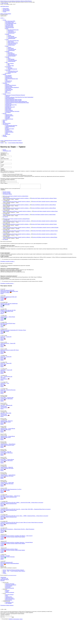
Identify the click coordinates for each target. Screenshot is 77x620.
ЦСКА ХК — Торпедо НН (5, 363)
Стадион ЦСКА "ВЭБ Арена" (6, 398)
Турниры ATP (8, 105)
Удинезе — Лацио (30, 201)
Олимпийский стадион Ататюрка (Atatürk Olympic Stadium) (12, 536)
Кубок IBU (7, 117)
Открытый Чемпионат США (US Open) (13, 99)
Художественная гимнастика (11, 125)
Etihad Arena (2, 530)
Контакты (2, 580)
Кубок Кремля (8, 108)
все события (5, 216)
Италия (6, 46)
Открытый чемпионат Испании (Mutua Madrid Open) (16, 101)
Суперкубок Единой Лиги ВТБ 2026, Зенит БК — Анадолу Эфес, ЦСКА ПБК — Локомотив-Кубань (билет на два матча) (25, 509)
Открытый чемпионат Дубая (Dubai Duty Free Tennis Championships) (19, 97)
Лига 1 (9, 58)
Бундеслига (10, 52)
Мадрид (2, 564)
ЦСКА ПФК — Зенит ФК (5, 451)
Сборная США (11, 65)
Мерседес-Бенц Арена (5, 490)
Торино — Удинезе (30, 230)
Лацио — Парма (29, 214)
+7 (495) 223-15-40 (4, 3)
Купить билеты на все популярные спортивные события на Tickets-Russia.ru (16, 1)
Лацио (27, 196)
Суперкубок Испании (12, 37)
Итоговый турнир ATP (10, 106)
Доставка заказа (6, 9)
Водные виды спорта (9, 128)
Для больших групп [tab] (7, 150)
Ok (12, 617)
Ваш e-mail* (2, 181)
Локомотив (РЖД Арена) (5, 421)
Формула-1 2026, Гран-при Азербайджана (9, 303)
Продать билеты (6, 10)
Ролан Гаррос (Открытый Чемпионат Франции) (15, 94)
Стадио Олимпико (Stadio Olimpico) (15, 142)
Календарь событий (9, 594)
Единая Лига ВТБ (9, 89)
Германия (7, 51)
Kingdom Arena (3, 317)
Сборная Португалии (12, 72)
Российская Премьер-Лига (13, 29)
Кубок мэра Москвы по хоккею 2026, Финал (9, 349)
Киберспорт (7, 134)
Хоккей (4, 74)
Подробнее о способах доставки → (7, 261)
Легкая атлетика (8, 130)
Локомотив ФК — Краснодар (6, 420)
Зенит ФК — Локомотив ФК (6, 405)
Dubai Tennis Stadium (4, 331)
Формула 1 (5, 119)
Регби (6, 133)
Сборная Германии (11, 55)
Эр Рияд (2, 319)
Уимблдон (7, 96)
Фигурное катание (7, 123)
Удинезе (28, 218)
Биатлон (4, 113)
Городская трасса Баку (5, 304)
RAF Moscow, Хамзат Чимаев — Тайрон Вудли (10, 495)
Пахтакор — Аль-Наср (5, 555)
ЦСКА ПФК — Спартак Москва (7, 459)
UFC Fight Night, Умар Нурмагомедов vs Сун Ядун (10, 489)
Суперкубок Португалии (13, 71)
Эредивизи (10, 67)
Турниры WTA (8, 103)
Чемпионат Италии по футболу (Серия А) (13, 140)
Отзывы (4, 11)
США (6, 62)
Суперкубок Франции (12, 60)
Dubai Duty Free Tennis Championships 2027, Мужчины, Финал (13, 330)
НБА (6, 91)
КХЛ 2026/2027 (8, 75)
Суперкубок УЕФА (9, 24)
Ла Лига (9, 35)
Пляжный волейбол (9, 131)
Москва (2, 339)
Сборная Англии (11, 44)
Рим (6, 142)
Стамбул (2, 299)
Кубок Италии (11, 48)
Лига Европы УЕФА (9, 22)
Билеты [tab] (4, 149)
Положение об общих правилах (6, 605)
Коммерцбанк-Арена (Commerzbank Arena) (9, 291)
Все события (7, 73)
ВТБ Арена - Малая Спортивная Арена (8, 496)
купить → (2, 17)
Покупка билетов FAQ (10, 598)
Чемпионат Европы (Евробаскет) (12, 87)
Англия (6, 39)
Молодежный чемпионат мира (11, 78)
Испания (7, 34)
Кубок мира (7, 116)
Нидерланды (8, 66)
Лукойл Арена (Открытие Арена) (7, 445)
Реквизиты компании (9, 592)
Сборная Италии (11, 50)
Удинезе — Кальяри (30, 227)
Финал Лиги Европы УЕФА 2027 (7, 290)
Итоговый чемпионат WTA (11, 104)
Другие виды (5, 124)
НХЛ (6, 79)
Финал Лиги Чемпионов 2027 (6, 562)
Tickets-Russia (3, 577)
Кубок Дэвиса (8, 109)
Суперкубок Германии (12, 54)
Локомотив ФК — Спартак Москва (7, 428)
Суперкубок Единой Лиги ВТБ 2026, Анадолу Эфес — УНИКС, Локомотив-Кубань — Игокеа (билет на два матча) (24, 515)
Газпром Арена (3, 406)
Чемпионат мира (8, 77)
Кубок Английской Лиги (13, 42)
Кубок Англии (11, 41)
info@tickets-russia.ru (4, 6)
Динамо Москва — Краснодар (6, 467)
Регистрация (7, 586)
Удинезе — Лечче (29, 233)
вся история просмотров (12, 575)
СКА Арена (2, 377)
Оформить (3, 169)
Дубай (1, 332)
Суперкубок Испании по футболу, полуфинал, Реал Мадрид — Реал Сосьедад (16, 535)
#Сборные (5, 136)
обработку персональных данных (16, 618)
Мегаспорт (2, 337)
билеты (1, 293)
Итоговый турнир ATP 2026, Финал (7, 323)
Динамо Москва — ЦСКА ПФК (7, 482)
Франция (7, 56)
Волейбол (7, 129)
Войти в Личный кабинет (5, 13)
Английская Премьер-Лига (13, 40)
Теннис (4, 93)
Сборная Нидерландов (12, 68)
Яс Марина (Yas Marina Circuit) (6, 311)
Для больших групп (9, 602)
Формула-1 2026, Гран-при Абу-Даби (8, 310)
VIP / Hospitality (8, 603)
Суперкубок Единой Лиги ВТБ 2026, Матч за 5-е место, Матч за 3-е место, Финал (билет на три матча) (21, 522)
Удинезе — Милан (30, 237)
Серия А (9, 47)
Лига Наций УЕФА (9, 25)
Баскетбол (5, 83)
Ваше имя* (2, 180)
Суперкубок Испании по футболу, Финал (9, 549)
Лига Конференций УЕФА (10, 23)
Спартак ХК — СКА (4, 383)
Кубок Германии (11, 53)
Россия (6, 28)
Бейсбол (7, 127)
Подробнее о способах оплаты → (7, 283)
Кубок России (10, 30)
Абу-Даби (2, 312)
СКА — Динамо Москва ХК (6, 376)
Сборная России (11, 33)
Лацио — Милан (29, 204)
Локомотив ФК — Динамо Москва (7, 436)
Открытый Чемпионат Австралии (12, 111)
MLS (9, 64)
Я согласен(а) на (12, 618)
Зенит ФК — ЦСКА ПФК (5, 413)
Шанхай (2, 491)
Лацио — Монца (29, 207)
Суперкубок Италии (12, 49)
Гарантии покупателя (9, 583)
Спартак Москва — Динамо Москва (7, 443)
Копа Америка (11, 63)
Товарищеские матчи (9, 27)
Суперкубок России (12, 31)
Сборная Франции (11, 61)
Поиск (6, 595)
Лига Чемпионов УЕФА (10, 21)
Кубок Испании (11, 36)
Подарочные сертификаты (10, 584)
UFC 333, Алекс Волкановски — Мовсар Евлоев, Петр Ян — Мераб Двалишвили (17, 529)
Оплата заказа (6, 8)
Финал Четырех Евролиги (10, 85)
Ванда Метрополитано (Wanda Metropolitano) (9, 563)
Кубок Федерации (9, 110)
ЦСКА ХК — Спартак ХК (5, 336)
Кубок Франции (11, 59)
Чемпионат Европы (9, 26)
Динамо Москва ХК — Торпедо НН (7, 343)
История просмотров (9, 588)
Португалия (7, 69)
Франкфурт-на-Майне (5, 292)
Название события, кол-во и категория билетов (10, 188)
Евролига (7, 84)
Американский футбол (10, 126)
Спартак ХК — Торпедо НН (6, 369)
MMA (4, 122)
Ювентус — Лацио (30, 211)
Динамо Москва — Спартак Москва (7, 474)
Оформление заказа (9, 597)
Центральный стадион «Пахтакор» (7, 556)
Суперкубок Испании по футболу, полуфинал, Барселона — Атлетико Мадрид (16, 542)
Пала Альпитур (3, 324)
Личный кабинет (8, 585)
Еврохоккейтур (8, 76)
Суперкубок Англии (12, 43)
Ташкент (2, 557)
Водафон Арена (3, 297)
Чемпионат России (9, 118)
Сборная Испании (11, 38)
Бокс (4, 121)
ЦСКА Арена (3, 357)
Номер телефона (3, 183)
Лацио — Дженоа (30, 198)
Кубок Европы (8, 88)
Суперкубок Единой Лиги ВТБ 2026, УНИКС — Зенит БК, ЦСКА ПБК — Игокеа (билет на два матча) (21, 502)
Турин (1, 325)
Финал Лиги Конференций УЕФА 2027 (8, 296)
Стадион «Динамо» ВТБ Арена (6, 468)
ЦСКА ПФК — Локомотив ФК (6, 397)
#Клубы (4, 135)
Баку (1, 305)
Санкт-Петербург (3, 378)
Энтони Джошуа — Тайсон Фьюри (7, 316)
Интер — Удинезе (30, 224)
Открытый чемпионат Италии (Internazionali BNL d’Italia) (17, 102)
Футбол (4, 19)
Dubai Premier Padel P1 (9, 98)
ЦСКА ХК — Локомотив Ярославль (7, 389)
